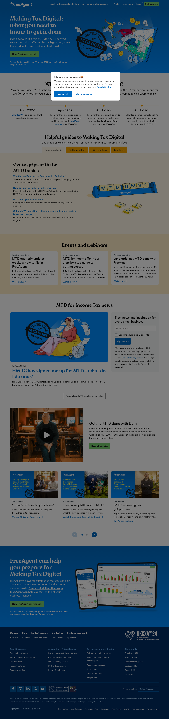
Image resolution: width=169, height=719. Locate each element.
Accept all (63, 94)
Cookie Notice (104, 87)
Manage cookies (84, 94)
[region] (85, 86)
